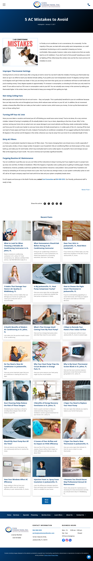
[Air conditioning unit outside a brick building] (76, 467)
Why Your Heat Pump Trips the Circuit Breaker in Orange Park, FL (46, 366)
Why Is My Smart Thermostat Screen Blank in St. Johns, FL (75, 365)
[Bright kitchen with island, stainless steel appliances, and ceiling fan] (76, 314)
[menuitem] (9, 515)
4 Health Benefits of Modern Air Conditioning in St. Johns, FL (16, 329)
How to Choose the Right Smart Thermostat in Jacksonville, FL (74, 288)
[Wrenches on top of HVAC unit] (46, 274)
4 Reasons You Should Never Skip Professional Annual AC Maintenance (75, 481)
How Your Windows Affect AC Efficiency (16, 480)
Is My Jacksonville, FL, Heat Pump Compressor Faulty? (45, 287)
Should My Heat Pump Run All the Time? (16, 442)
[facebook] (63, 540)
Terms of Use (47, 555)
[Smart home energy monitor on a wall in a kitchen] (17, 467)
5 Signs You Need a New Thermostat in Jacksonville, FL (76, 442)
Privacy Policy (54, 555)
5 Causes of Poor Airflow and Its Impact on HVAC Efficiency (46, 442)
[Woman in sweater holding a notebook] (17, 274)
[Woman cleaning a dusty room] (46, 429)
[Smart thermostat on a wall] (76, 274)
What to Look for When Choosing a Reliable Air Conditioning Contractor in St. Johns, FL (16, 247)
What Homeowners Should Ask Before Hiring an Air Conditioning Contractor (46, 245)
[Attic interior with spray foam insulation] (76, 231)
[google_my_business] (70, 540)
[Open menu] (4, 4)
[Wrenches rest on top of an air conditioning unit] (17, 429)
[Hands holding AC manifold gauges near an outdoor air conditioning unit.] (17, 231)
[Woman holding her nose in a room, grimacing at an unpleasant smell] (46, 314)
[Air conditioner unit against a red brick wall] (76, 390)
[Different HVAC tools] (46, 352)
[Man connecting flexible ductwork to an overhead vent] (17, 390)
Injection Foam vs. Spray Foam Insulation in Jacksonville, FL (46, 480)
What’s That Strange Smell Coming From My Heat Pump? (46, 328)
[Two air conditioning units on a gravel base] (17, 314)
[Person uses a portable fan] (17, 352)
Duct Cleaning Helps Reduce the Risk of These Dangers (15, 404)
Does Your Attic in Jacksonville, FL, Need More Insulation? (75, 245)
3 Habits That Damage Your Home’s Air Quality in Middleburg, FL (15, 288)
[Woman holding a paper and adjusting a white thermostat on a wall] (76, 429)
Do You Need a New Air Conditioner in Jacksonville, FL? (15, 366)
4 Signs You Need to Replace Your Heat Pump (75, 404)
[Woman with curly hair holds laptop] (46, 467)
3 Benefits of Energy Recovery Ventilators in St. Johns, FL (46, 404)
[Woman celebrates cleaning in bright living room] (46, 390)
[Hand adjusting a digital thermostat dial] (76, 352)
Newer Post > (86, 190)
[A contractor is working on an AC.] (46, 231)
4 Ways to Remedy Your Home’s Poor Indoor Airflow (75, 328)
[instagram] (66, 540)
